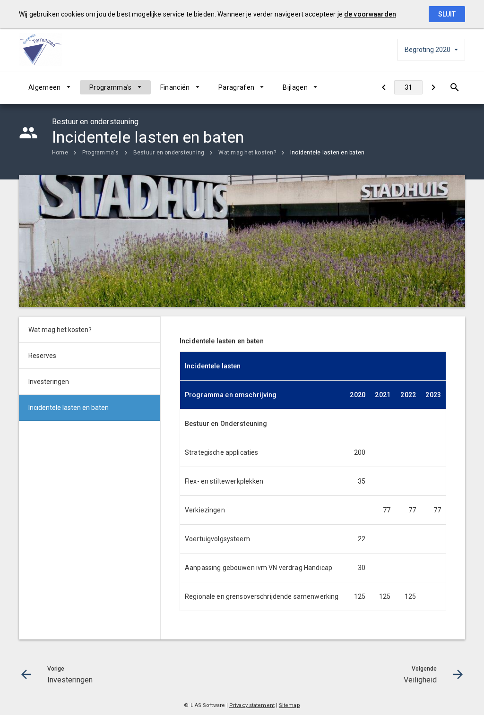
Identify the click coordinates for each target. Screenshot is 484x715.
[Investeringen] (383, 87)
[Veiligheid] (433, 87)
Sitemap (289, 705)
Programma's (110, 87)
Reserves (42, 355)
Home (60, 152)
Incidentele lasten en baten (327, 152)
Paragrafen (236, 87)
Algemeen (44, 87)
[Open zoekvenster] (454, 87)
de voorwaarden (370, 14)
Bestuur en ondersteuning (169, 152)
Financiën (175, 87)
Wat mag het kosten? (247, 152)
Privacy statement (252, 705)
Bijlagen (295, 87)
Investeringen (48, 381)
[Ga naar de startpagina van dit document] (42, 49)
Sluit (447, 14)
